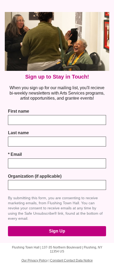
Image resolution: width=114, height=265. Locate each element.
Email (15, 154)
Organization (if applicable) (35, 176)
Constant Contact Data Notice (71, 260)
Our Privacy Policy (34, 260)
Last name (18, 133)
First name (18, 111)
